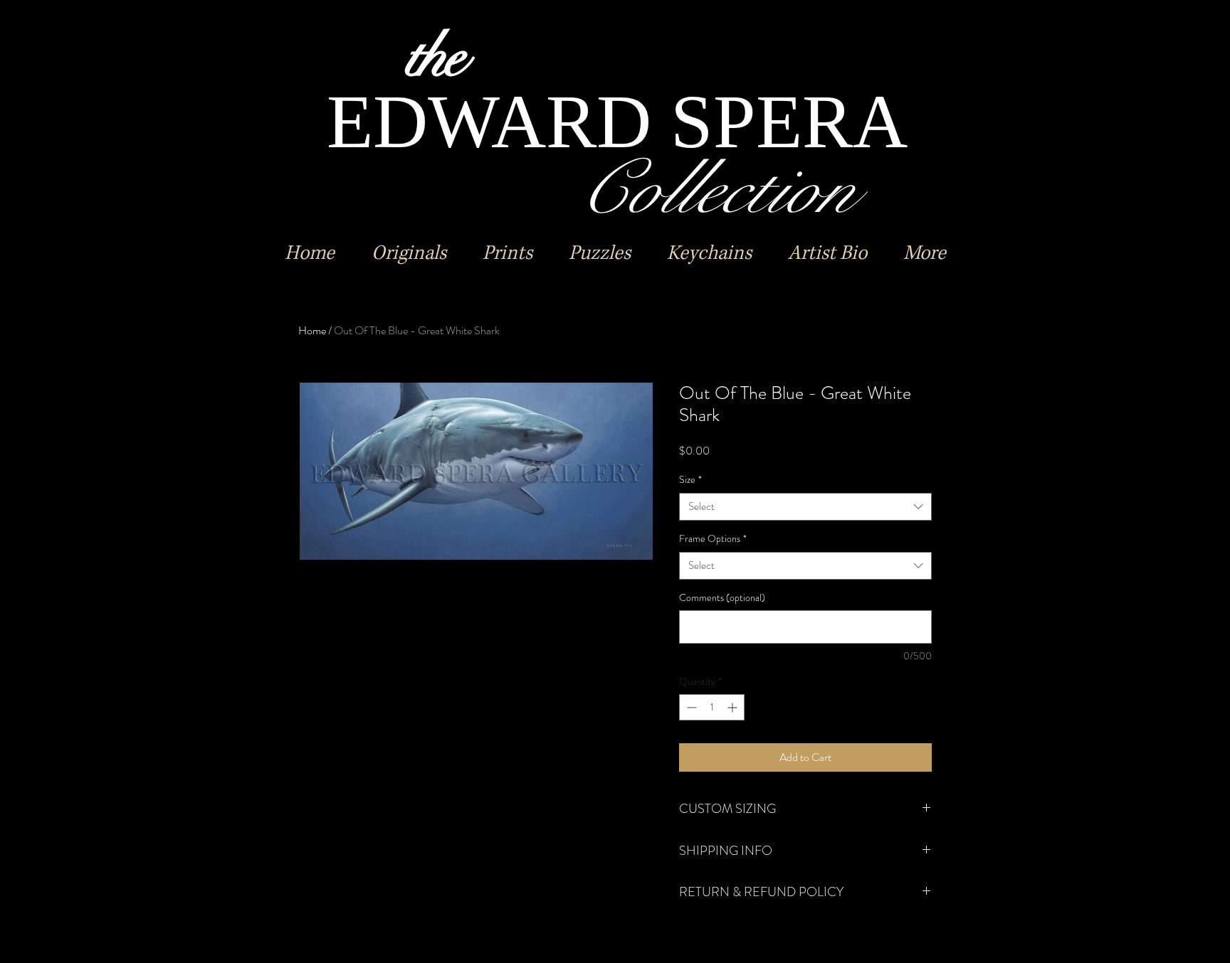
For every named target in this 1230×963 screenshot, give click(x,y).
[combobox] (805, 507)
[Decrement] (690, 707)
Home (312, 330)
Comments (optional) (722, 598)
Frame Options (713, 539)
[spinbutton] (712, 707)
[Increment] (733, 707)
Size (690, 479)
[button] (408, 253)
